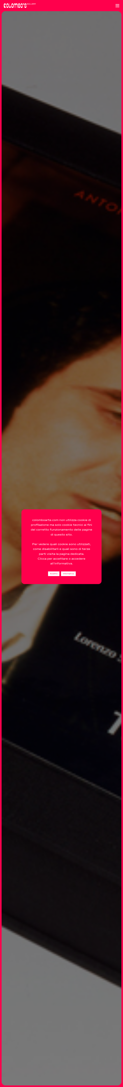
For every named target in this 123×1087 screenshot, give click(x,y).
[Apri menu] (117, 5)
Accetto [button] (53, 574)
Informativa (68, 574)
